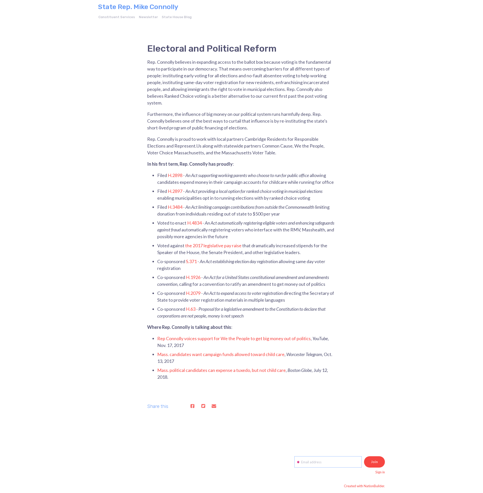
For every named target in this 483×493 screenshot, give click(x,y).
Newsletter (148, 17)
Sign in (380, 472)
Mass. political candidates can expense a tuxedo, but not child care (221, 370)
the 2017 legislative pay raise (213, 245)
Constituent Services (116, 17)
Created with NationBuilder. (364, 486)
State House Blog (177, 17)
